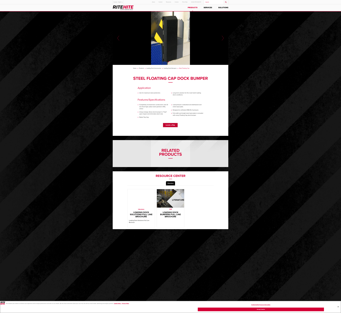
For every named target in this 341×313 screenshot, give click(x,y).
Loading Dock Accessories (153, 68)
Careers (177, 2)
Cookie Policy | (117, 303)
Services (208, 8)
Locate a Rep (170, 125)
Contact (160, 2)
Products (192, 8)
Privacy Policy (125, 303)
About (153, 2)
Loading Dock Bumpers (170, 68)
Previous (118, 38)
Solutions (223, 8)
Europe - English (117, 2)
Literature (170, 183)
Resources (168, 2)
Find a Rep (184, 2)
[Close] (338, 307)
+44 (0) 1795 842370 (196, 2)
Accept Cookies (261, 309)
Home (134, 68)
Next (222, 38)
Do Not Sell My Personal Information (260, 305)
